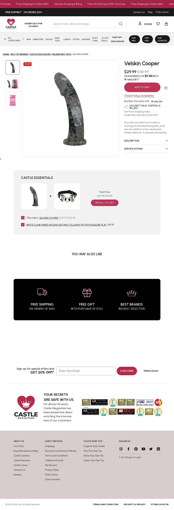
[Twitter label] (151, 449)
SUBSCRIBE (127, 370)
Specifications (133, 148)
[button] (146, 77)
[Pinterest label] (136, 449)
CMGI (15, 504)
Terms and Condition (105, 504)
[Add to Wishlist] (166, 88)
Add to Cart (142, 87)
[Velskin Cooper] (13, 67)
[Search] (121, 24)
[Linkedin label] (158, 449)
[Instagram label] (121, 449)
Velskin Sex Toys (61, 54)
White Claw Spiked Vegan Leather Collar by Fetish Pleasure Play (66, 224)
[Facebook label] (128, 449)
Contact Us (139, 12)
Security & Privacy (135, 504)
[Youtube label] (143, 449)
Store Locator (160, 504)
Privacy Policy (151, 371)
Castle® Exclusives (117, 39)
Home (6, 54)
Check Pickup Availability (139, 95)
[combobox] (88, 24)
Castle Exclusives (40, 54)
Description (131, 140)
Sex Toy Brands (19, 54)
